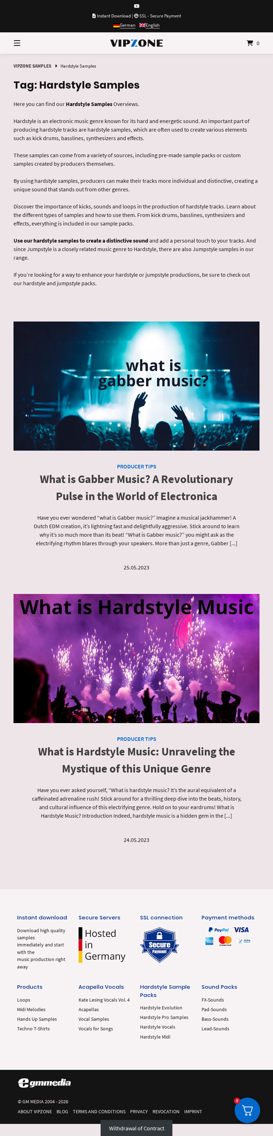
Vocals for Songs (96, 1029)
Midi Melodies (31, 1010)
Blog (62, 1112)
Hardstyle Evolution (161, 1008)
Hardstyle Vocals (157, 1027)
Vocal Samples (94, 1019)
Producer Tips (136, 466)
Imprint (193, 1112)
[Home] (136, 43)
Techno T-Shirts (33, 1029)
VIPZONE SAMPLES (32, 66)
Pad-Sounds (214, 1010)
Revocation (166, 1112)
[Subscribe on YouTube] (136, 6)
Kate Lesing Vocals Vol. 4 (104, 1000)
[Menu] (30, 43)
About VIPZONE (35, 1112)
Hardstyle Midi (155, 1037)
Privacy (139, 1112)
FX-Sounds (213, 1000)
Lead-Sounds (215, 1029)
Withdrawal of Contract (136, 1128)
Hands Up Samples (37, 1019)
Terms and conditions (99, 1112)
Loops (23, 1000)
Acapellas (89, 1010)
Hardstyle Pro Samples (164, 1017)
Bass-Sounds (215, 1019)
